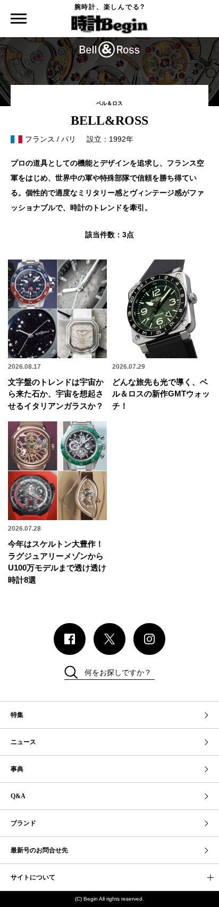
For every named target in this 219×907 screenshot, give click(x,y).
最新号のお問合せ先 (39, 850)
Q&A (18, 796)
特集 (17, 715)
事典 (17, 769)
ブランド (23, 823)
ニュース (23, 742)
